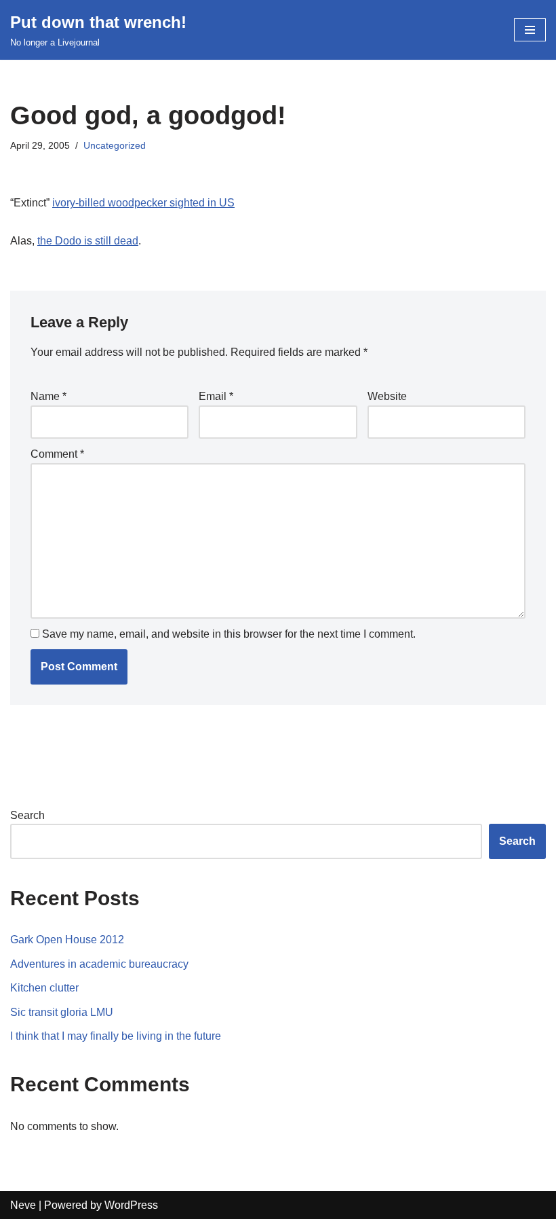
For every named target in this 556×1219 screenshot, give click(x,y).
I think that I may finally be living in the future (115, 1036)
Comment (57, 454)
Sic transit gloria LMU (61, 1012)
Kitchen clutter (44, 988)
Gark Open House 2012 (67, 939)
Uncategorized (114, 145)
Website (387, 396)
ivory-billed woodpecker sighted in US (143, 202)
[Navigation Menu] (530, 29)
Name (48, 396)
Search (27, 815)
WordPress (131, 1205)
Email (216, 396)
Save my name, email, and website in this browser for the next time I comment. (229, 634)
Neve (23, 1205)
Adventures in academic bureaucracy (99, 964)
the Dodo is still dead (87, 241)
